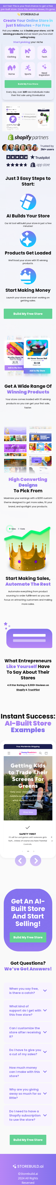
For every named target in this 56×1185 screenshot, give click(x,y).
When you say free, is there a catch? (24, 991)
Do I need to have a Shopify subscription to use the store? (25, 1115)
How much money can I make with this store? (24, 1072)
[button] (20, 860)
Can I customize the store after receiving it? (25, 1032)
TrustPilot (34, 689)
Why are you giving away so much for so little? (25, 1093)
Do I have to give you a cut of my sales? (25, 1052)
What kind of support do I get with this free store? (25, 1010)
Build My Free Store (28, 84)
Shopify (20, 689)
